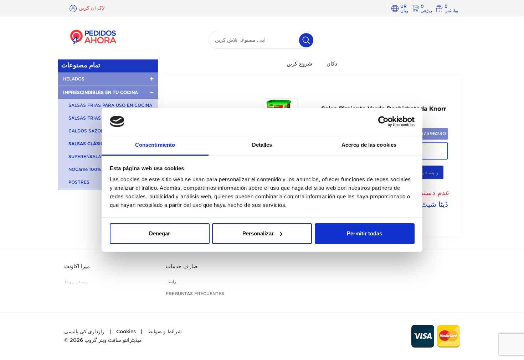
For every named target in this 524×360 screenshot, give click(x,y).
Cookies (126, 331)
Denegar (159, 233)
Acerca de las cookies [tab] (368, 145)
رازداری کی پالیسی (84, 331)
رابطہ (171, 282)
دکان (332, 64)
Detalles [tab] (262, 145)
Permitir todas (364, 233)
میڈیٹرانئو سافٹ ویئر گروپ (113, 340)
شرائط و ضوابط (165, 331)
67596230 (433, 133)
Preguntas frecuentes (195, 294)
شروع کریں (299, 64)
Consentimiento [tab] (155, 145)
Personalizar (258, 233)
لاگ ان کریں (92, 8)
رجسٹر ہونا (76, 282)
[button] (108, 79)
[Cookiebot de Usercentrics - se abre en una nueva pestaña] (383, 121)
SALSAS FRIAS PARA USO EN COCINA (110, 105)
